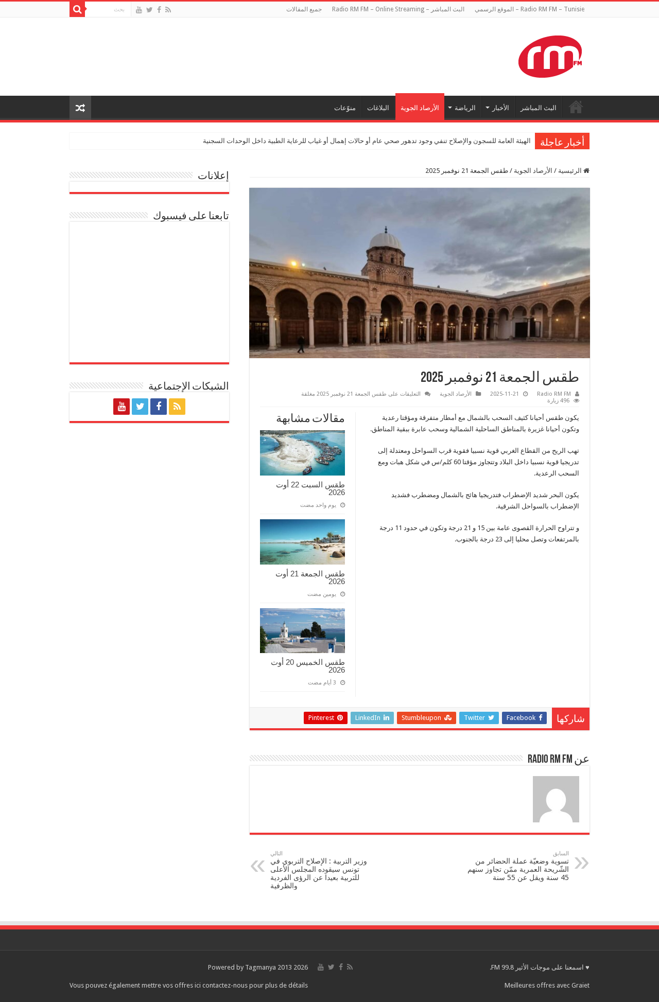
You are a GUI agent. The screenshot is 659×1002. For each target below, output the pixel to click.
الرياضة (465, 108)
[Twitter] (149, 10)
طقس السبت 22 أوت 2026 (310, 488)
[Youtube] (139, 10)
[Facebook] (159, 10)
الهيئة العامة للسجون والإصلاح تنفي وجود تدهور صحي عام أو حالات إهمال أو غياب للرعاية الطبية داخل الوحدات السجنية (367, 141)
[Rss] (168, 10)
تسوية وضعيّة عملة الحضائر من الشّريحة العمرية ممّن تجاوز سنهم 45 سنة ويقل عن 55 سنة (518, 866)
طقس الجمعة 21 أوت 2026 (310, 577)
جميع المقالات (304, 9)
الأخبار (500, 108)
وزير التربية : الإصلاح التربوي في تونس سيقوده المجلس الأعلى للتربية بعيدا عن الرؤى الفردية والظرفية (318, 870)
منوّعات (345, 108)
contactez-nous (225, 985)
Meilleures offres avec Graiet (547, 985)
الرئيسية (570, 170)
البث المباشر (539, 108)
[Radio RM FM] (550, 54)
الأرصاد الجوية (420, 108)
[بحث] (77, 9)
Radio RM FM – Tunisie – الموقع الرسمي (529, 9)
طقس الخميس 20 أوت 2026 (308, 666)
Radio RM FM (554, 394)
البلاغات (378, 108)
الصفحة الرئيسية (576, 106)
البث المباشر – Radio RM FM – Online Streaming (398, 9)
